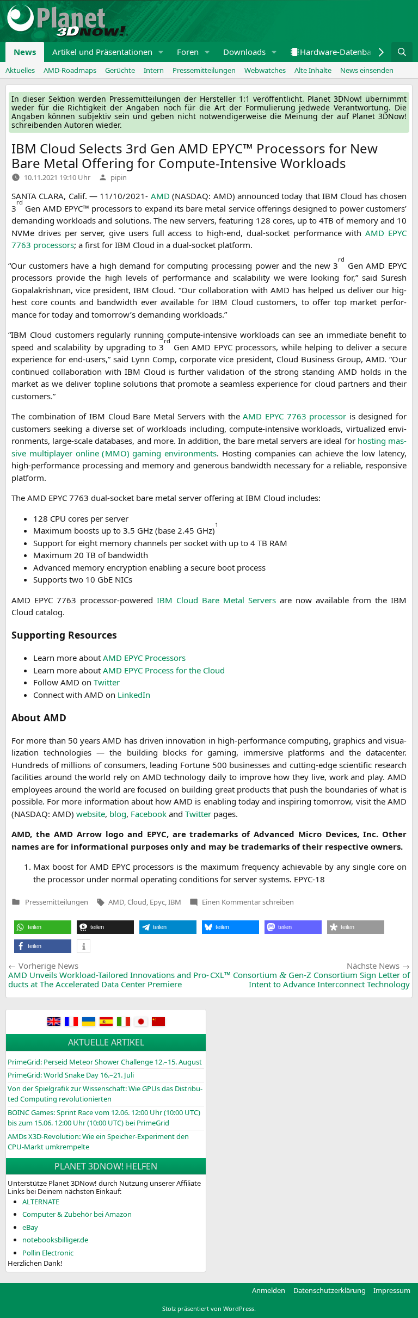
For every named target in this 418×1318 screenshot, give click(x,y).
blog (117, 813)
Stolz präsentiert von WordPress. (209, 1308)
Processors (144, 657)
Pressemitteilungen (204, 70)
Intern (154, 70)
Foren (188, 51)
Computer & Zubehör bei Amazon (77, 1214)
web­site (90, 813)
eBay (30, 1227)
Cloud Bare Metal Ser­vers (216, 600)
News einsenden (367, 70)
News (25, 51)
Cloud (136, 902)
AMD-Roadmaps (70, 70)
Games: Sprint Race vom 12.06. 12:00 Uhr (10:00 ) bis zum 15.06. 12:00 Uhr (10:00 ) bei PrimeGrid (104, 1117)
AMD (116, 902)
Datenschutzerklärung (329, 1290)
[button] (161, 52)
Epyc (157, 902)
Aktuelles (20, 70)
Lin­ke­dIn (134, 694)
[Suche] (402, 52)
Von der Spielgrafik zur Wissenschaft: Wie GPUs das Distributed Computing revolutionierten (105, 1094)
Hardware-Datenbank (340, 51)
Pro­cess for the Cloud (164, 670)
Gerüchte (120, 70)
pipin (118, 177)
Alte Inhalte (312, 70)
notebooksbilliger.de (55, 1240)
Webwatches (265, 70)
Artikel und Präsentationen (102, 51)
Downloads (244, 51)
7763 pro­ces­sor (294, 416)
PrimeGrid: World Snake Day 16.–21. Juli (71, 1075)
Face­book (149, 813)
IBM (174, 902)
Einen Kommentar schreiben (248, 902)
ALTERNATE (40, 1201)
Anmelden (268, 1290)
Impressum (391, 1290)
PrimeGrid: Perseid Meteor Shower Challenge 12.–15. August (105, 1062)
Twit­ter (107, 682)
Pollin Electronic (47, 1253)
